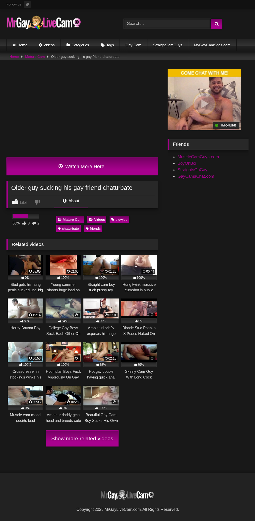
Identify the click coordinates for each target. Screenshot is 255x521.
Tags (110, 45)
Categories (80, 45)
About (73, 200)
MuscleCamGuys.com (198, 156)
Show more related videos (82, 438)
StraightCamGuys (168, 45)
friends (95, 228)
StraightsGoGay (192, 169)
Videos (49, 45)
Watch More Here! (85, 166)
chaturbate (70, 228)
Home (22, 45)
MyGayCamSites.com (212, 45)
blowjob (122, 220)
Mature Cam (35, 57)
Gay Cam (133, 45)
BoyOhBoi (187, 163)
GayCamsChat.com (196, 176)
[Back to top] (239, 506)
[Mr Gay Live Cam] (57, 23)
